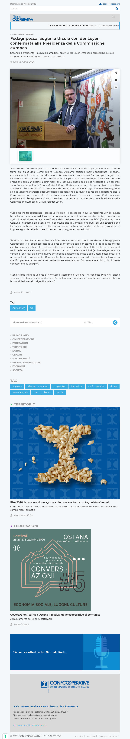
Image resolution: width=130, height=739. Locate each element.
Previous (13, 107)
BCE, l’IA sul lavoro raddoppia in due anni (101, 25)
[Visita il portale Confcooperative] (65, 686)
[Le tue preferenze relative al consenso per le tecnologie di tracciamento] (5, 736)
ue (31, 308)
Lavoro (40, 25)
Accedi (104, 4)
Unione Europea (23, 34)
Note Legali (92, 736)
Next (116, 107)
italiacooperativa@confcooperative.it (30, 725)
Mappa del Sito (108, 736)
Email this (116, 80)
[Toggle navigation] (113, 18)
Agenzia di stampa (69, 25)
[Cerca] (117, 8)
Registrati (115, 4)
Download (116, 87)
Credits (79, 736)
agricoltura (19, 308)
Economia (52, 25)
